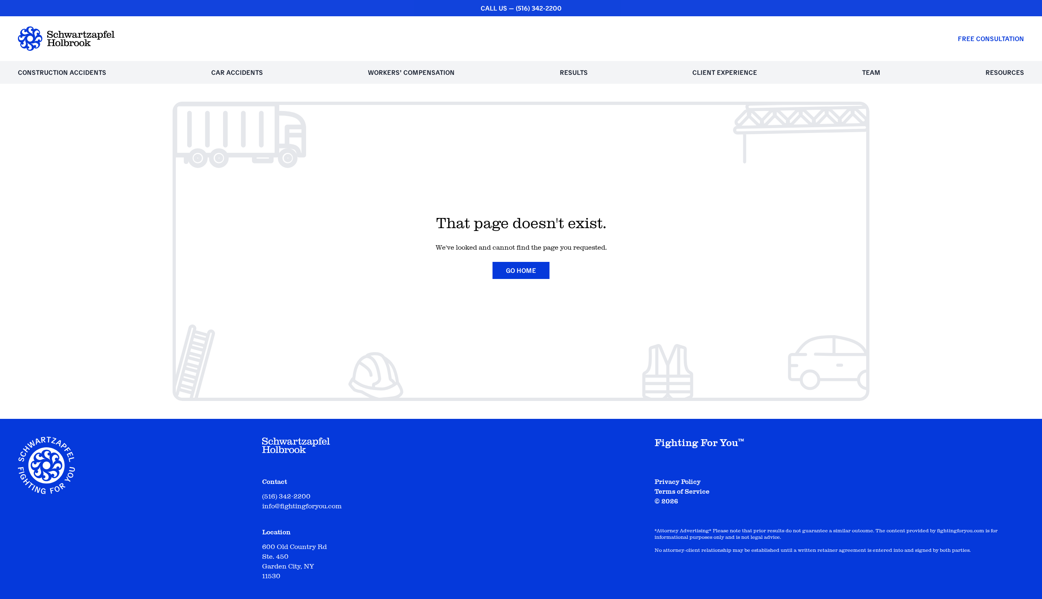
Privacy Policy (678, 482)
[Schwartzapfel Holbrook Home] (66, 38)
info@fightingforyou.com (301, 506)
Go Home (521, 270)
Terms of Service (682, 491)
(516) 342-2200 (539, 8)
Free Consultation (991, 38)
